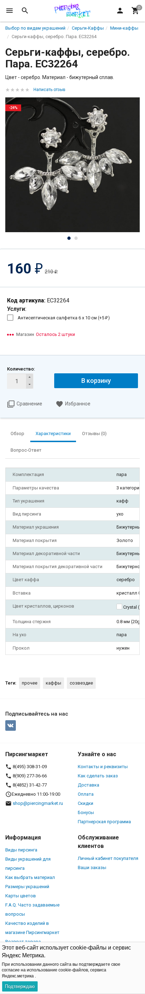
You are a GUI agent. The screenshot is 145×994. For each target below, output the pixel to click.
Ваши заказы (92, 867)
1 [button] (68, 238)
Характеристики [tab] (53, 433)
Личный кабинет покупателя (108, 858)
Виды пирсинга (21, 850)
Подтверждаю (20, 986)
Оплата (86, 794)
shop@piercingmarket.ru (38, 803)
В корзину (96, 380)
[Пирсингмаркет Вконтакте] (10, 725)
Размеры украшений (27, 886)
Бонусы (86, 812)
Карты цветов (20, 895)
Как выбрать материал (30, 877)
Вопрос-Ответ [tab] (26, 450)
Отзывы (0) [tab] (94, 433)
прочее (29, 683)
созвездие (81, 683)
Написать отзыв (49, 89)
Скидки (85, 803)
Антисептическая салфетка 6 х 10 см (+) (64, 317)
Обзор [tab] (17, 433)
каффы (53, 683)
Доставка (88, 785)
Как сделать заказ (98, 775)
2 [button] (76, 238)
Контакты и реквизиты (103, 766)
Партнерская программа (104, 821)
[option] (72, 164)
